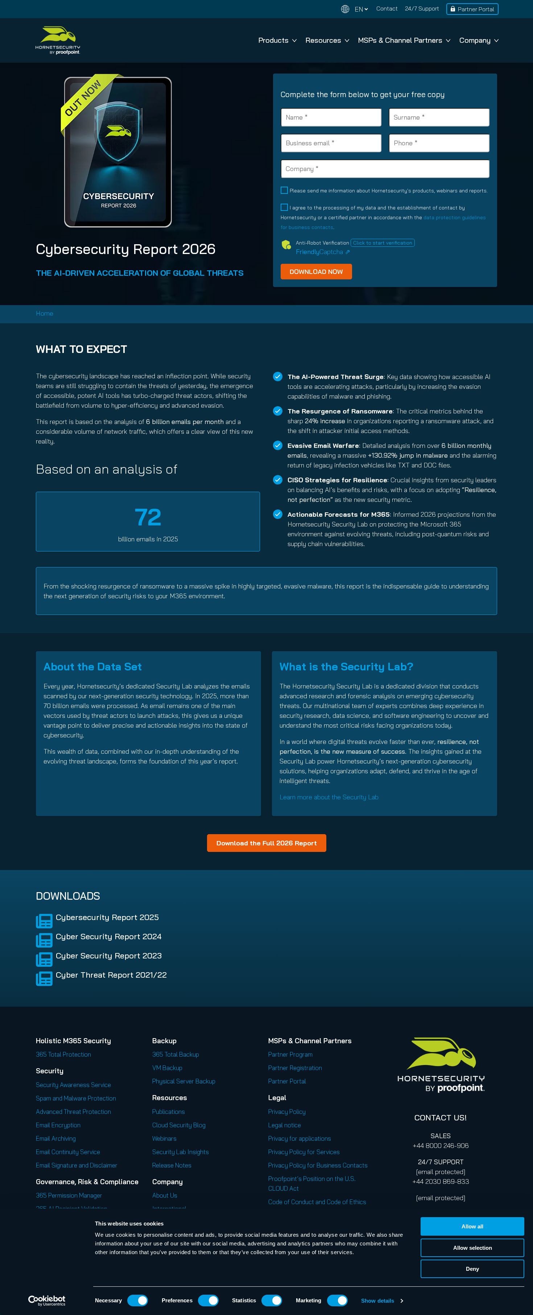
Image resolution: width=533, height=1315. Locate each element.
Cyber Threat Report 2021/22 (111, 975)
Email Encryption (58, 1125)
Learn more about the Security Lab (329, 797)
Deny (472, 1269)
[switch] (208, 1300)
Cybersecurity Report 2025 (107, 917)
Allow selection (472, 1248)
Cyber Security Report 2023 (109, 955)
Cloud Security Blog (179, 1125)
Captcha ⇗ (323, 251)
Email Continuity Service (68, 1152)
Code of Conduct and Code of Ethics (317, 1202)
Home (44, 313)
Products (274, 40)
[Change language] (354, 9)
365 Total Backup (175, 1054)
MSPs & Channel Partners (400, 40)
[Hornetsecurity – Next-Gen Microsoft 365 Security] (57, 40)
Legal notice (284, 1125)
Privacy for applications (299, 1138)
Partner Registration (295, 1067)
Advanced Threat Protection (73, 1111)
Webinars (164, 1138)
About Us (164, 1195)
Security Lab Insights (180, 1152)
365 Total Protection (63, 1054)
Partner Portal (476, 9)
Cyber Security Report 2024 (109, 936)
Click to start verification (382, 243)
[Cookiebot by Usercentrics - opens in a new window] (47, 1300)
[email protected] (441, 1172)
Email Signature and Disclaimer (76, 1165)
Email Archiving (56, 1138)
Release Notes (171, 1165)
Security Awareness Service (73, 1085)
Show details (377, 1301)
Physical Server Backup (183, 1081)
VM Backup (167, 1067)
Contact (387, 8)
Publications (168, 1111)
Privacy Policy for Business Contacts (318, 1165)
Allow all (472, 1226)
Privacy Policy (287, 1111)
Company (475, 40)
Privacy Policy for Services (304, 1152)
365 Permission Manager (69, 1195)
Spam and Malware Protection (76, 1098)
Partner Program (290, 1054)
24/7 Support (422, 8)
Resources (323, 40)
